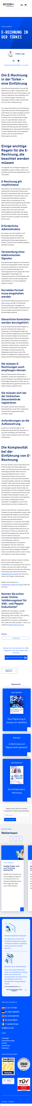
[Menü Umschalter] (22, 5)
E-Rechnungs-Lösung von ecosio (12, 584)
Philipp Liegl (20, 54)
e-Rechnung (16, 638)
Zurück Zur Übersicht (9, 670)
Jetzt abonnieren (10, 819)
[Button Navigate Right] (19, 838)
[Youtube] (6, 1097)
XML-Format (5, 303)
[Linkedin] (3, 1097)
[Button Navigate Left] (13, 838)
